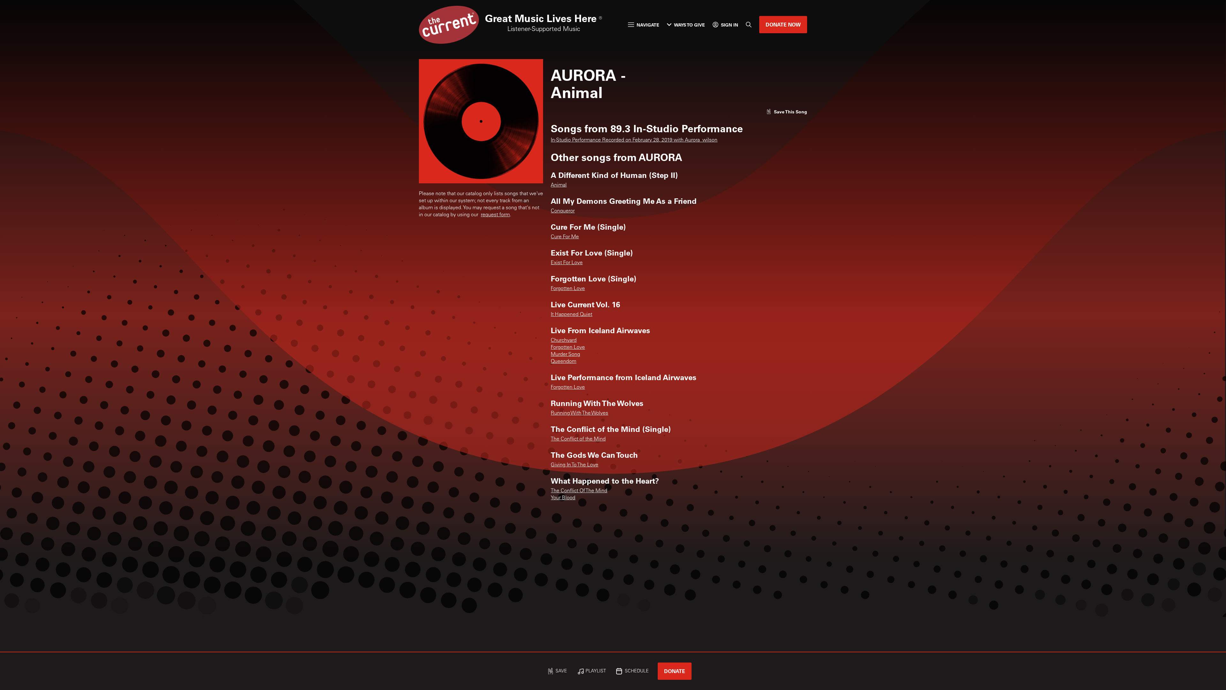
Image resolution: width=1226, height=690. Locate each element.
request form (495, 215)
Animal (559, 185)
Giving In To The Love (574, 465)
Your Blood (563, 498)
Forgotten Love (568, 288)
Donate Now (783, 24)
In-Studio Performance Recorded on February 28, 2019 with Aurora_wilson (634, 140)
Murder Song (565, 354)
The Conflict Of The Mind (579, 491)
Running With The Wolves (579, 413)
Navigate (648, 25)
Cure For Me (565, 237)
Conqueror (563, 211)
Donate (674, 671)
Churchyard (564, 340)
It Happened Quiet (571, 314)
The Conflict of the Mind (578, 439)
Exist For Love (567, 262)
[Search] (748, 24)
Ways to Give (689, 25)
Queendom (563, 361)
